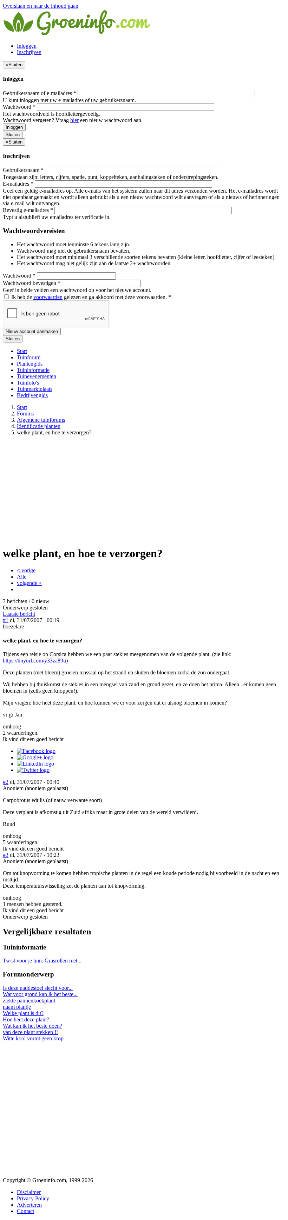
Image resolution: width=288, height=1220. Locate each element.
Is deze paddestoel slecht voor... (38, 988)
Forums (25, 413)
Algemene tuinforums (41, 420)
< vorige (26, 570)
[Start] (77, 34)
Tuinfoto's (28, 383)
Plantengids (29, 364)
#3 (5, 855)
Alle (21, 577)
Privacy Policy (33, 1198)
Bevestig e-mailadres (28, 210)
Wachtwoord (19, 107)
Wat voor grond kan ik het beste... (40, 994)
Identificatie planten (38, 426)
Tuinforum (28, 357)
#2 (5, 782)
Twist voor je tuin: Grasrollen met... (42, 961)
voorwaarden (48, 297)
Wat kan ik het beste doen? (32, 1026)
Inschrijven (29, 52)
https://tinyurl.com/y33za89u (34, 661)
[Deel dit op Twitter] (33, 770)
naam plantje (17, 1007)
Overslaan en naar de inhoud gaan (40, 6)
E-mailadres (18, 184)
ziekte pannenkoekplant (29, 1001)
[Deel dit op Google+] (35, 757)
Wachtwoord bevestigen (31, 283)
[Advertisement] (144, 490)
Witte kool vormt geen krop (33, 1038)
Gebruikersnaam (23, 170)
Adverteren (29, 1205)
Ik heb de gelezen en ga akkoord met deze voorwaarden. (90, 297)
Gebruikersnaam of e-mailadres (39, 93)
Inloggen (27, 46)
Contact (25, 1211)
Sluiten (13, 134)
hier (74, 120)
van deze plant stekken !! (30, 1032)
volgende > (29, 583)
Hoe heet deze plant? (26, 1019)
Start (22, 351)
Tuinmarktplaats (34, 389)
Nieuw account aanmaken (32, 331)
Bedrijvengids (32, 395)
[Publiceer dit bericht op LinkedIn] (35, 764)
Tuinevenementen (36, 376)
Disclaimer (29, 1192)
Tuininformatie (33, 370)
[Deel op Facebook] (36, 751)
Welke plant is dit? (23, 1013)
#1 (5, 620)
